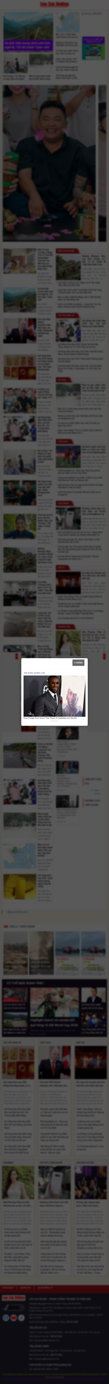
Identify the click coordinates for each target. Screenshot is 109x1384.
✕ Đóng (78, 663)
